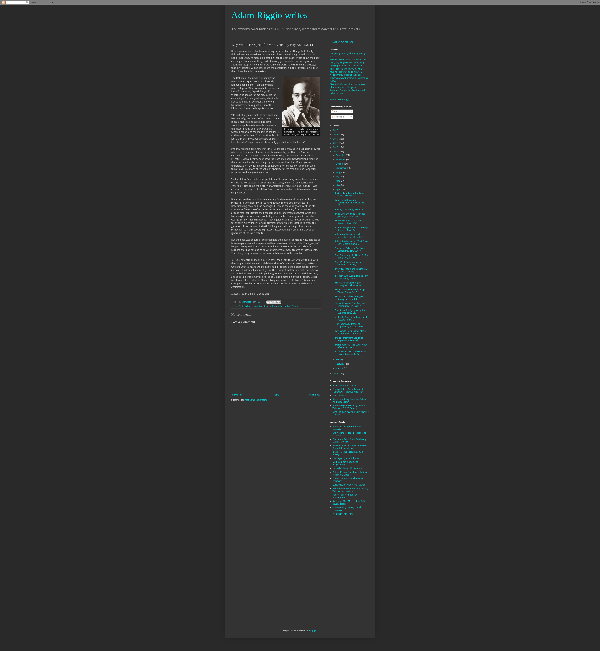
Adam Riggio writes (269, 15)
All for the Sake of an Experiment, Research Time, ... (351, 318)
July (338, 176)
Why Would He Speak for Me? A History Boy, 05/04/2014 (350, 332)
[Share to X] (273, 302)
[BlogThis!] (270, 302)
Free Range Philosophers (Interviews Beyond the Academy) (349, 446)
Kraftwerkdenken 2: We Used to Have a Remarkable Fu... (350, 353)
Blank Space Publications (344, 385)
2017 (336, 139)
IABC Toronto (339, 395)
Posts (336, 111)
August (339, 172)
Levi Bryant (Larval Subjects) (346, 458)
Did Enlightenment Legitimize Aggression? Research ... (349, 339)
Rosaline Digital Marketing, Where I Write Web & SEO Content (349, 406)
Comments (338, 116)
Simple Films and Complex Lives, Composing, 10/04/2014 (350, 304)
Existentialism (245, 306)
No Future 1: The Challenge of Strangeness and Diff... (349, 297)
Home (276, 394)
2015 (336, 147)
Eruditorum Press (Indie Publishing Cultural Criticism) (349, 440)
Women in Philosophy (342, 514)
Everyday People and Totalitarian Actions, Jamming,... (351, 270)
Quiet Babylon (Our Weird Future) (348, 484)
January (340, 368)
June (338, 181)
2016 (336, 143)
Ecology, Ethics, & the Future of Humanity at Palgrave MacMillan (347, 390)
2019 (336, 130)
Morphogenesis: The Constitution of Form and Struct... (351, 346)
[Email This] (268, 302)
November (341, 159)
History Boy (257, 306)
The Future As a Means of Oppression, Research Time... (350, 325)
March (339, 359)
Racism (283, 306)
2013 (336, 373)
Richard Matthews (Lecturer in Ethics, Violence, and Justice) (350, 489)
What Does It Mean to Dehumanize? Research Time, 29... (350, 203)
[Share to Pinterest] (279, 302)
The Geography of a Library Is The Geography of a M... (351, 256)
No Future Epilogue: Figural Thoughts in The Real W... (348, 284)
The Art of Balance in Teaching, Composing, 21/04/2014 (350, 249)
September (341, 168)
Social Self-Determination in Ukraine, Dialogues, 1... (348, 263)
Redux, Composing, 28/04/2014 (350, 209)
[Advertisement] (342, 567)
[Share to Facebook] (276, 302)
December (341, 155)
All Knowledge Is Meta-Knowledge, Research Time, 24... (352, 228)
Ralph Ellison (292, 306)
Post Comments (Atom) (255, 400)
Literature (267, 306)
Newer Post (237, 394)
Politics (275, 306)
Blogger (313, 630)
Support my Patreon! (342, 42)
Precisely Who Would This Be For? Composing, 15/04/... (351, 277)
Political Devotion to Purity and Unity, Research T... (350, 194)
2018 (336, 134)
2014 (336, 151)
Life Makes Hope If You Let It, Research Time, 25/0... (349, 222)
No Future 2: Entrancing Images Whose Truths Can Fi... (350, 290)
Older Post (314, 394)
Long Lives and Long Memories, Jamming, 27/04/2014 (350, 215)
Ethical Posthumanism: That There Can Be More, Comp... (351, 242)
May (338, 185)
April (338, 189)
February (340, 364)
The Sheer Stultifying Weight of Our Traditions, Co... (350, 311)
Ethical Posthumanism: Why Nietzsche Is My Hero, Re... (349, 235)
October (340, 164)
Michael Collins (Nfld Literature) (347, 468)
